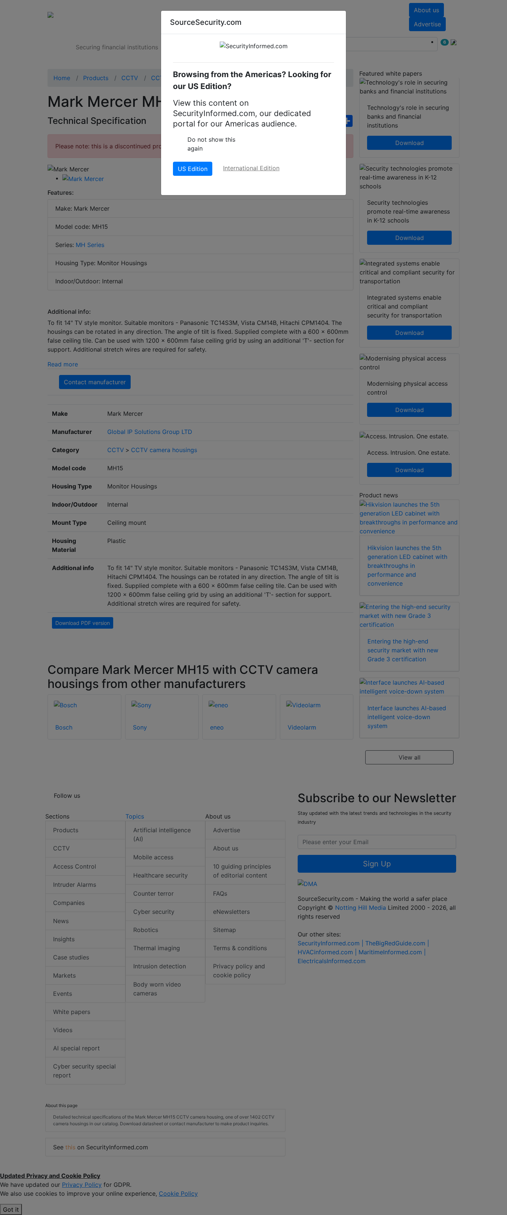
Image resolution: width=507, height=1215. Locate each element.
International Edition (251, 168)
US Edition (192, 168)
